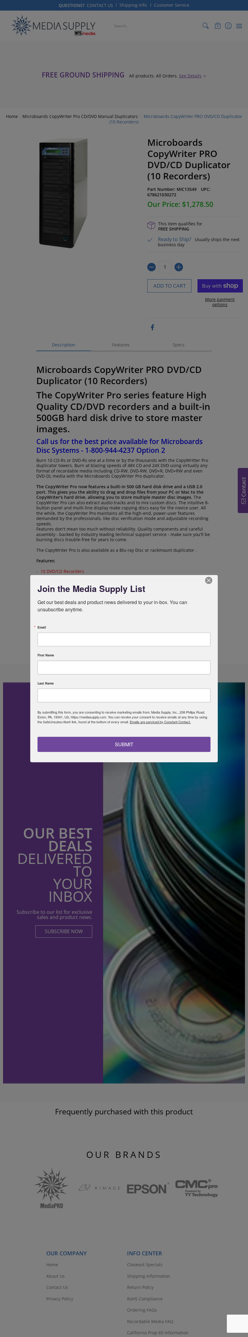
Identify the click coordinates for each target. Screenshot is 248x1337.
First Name (46, 655)
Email (42, 627)
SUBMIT (124, 743)
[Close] (212, 580)
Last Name (46, 683)
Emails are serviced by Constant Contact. (160, 721)
